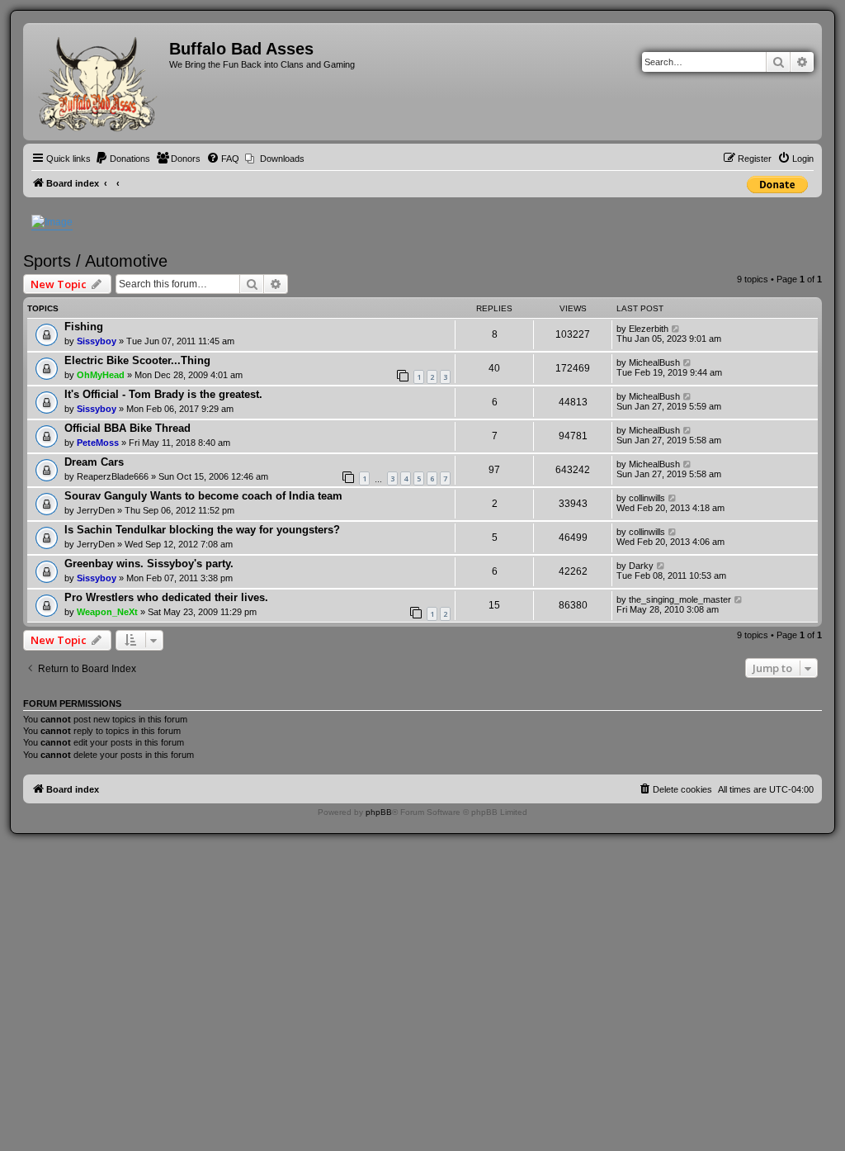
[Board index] (98, 81)
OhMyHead (101, 375)
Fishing (83, 326)
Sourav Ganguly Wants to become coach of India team (203, 496)
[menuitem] (122, 158)
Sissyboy (96, 341)
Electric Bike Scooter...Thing (137, 360)
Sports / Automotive (95, 261)
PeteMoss (98, 443)
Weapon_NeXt (107, 612)
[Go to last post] (676, 329)
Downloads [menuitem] (282, 158)
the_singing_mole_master (680, 599)
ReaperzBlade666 (113, 476)
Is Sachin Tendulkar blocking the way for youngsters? (202, 529)
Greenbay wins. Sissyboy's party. (149, 563)
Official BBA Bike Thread (127, 428)
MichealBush (654, 362)
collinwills (647, 498)
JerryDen (96, 510)
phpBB (379, 812)
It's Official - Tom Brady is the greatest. (163, 394)
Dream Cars (94, 462)
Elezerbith (648, 329)
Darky (641, 566)
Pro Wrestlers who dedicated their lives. (166, 597)
